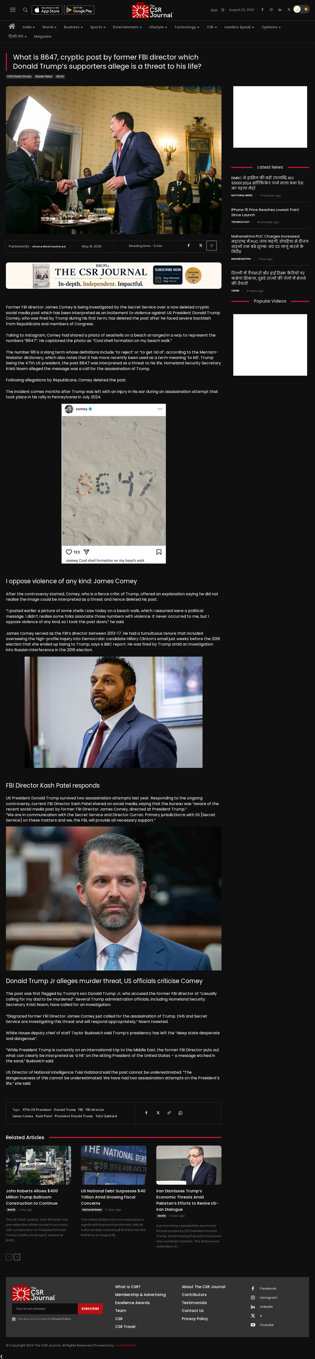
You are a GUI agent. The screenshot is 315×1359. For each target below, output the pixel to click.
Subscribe (90, 1309)
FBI (80, 1110)
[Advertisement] (270, 117)
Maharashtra (241, 259)
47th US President (37, 1110)
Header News (43, 76)
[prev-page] (9, 1257)
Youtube (267, 1325)
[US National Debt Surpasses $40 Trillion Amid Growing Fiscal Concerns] (113, 1165)
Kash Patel (44, 1116)
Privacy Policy (61, 1319)
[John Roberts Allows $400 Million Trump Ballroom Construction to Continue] (38, 1165)
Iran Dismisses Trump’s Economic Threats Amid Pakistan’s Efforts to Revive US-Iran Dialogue (187, 1200)
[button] (25, 10)
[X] (288, 9)
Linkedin (266, 1307)
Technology (240, 222)
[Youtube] (253, 1325)
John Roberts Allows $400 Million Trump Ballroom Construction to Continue (32, 1197)
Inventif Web (126, 1345)
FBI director (95, 1110)
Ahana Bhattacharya (49, 246)
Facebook (268, 1288)
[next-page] (17, 1257)
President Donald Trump (74, 1116)
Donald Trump (65, 1110)
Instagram (268, 1297)
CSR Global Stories (19, 76)
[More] (211, 246)
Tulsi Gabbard (106, 1116)
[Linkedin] (280, 9)
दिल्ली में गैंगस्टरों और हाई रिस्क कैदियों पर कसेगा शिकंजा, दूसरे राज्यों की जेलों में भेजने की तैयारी (268, 278)
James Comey (22, 1116)
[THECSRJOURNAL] (153, 10)
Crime (235, 290)
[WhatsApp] (180, 1113)
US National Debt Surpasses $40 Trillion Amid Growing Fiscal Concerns (113, 1197)
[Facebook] (262, 9)
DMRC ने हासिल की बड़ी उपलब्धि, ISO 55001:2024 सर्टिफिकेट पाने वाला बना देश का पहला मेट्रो (267, 183)
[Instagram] (271, 9)
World (60, 76)
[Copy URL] (169, 1113)
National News (92, 1210)
